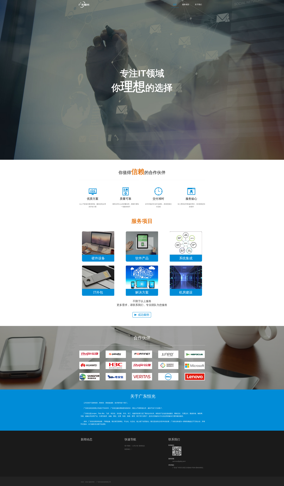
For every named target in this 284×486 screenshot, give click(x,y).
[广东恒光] (84, 4)
